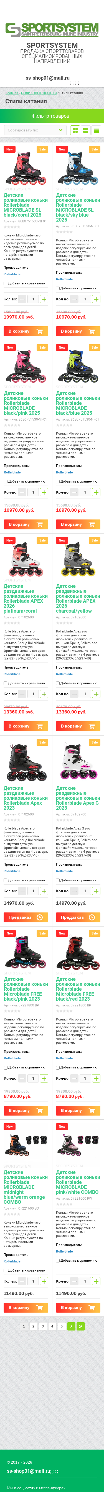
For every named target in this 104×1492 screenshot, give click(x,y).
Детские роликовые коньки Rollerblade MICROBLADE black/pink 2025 (26, 403)
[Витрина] (75, 130)
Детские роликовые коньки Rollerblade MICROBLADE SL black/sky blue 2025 (78, 207)
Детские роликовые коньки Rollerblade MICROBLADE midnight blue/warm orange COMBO (26, 1187)
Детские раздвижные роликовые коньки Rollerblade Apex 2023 (26, 798)
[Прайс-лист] (96, 130)
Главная (12, 93)
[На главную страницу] (52, 30)
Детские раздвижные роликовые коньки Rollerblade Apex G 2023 (78, 798)
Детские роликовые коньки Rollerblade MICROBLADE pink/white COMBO (78, 1182)
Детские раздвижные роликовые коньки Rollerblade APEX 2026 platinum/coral (26, 598)
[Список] (86, 130)
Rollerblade (12, 274)
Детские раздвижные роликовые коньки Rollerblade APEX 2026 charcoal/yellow (78, 598)
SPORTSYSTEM (52, 45)
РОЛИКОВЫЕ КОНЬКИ (39, 93)
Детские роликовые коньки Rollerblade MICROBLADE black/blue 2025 (78, 403)
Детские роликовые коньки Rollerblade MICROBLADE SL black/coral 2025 (26, 205)
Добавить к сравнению (26, 283)
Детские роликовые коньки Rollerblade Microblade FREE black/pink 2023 (26, 989)
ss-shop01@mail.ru (48, 78)
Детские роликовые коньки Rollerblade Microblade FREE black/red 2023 (78, 989)
